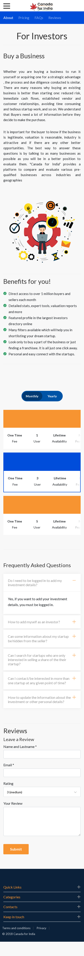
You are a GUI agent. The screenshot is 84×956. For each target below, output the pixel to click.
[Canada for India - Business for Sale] (42, 6)
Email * (8, 765)
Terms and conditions (16, 928)
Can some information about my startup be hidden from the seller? (38, 638)
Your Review (12, 803)
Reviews (54, 17)
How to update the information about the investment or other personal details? (39, 699)
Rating (8, 783)
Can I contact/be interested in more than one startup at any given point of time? (38, 680)
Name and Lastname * (20, 746)
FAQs (38, 17)
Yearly (52, 396)
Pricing (23, 17)
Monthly (32, 396)
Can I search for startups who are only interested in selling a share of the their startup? (37, 659)
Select (42, 419)
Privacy (41, 928)
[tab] (42, 583)
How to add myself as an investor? (34, 622)
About (8, 17)
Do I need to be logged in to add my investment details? (35, 582)
